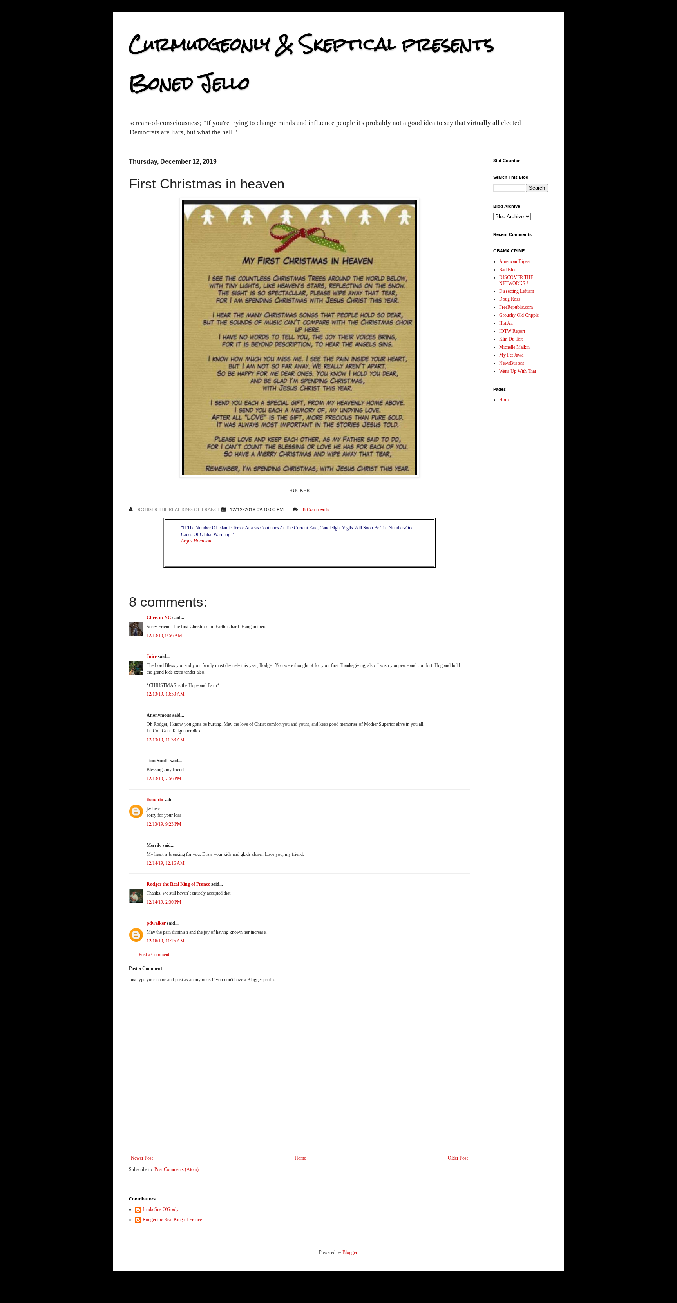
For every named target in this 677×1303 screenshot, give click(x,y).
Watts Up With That (517, 371)
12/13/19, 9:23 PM (164, 824)
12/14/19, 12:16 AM (166, 863)
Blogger (349, 1252)
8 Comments (316, 509)
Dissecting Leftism (516, 291)
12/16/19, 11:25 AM (166, 941)
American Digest (514, 261)
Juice (152, 656)
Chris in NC (159, 617)
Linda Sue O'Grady (161, 1209)
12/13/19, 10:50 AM (166, 694)
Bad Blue (507, 269)
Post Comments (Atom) (176, 1169)
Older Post (458, 1158)
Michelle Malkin (514, 347)
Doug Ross (509, 299)
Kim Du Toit (511, 339)
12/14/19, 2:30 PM (164, 902)
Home (300, 1158)
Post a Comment (154, 954)
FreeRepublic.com (516, 307)
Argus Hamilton (196, 541)
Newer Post (142, 1158)
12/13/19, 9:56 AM (164, 635)
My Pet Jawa (511, 355)
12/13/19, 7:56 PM (164, 778)
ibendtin (155, 800)
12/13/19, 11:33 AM (166, 740)
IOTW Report (512, 331)
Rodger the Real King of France (178, 509)
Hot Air (506, 323)
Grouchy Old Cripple (519, 315)
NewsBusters (511, 363)
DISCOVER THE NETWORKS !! (516, 280)
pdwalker (156, 923)
